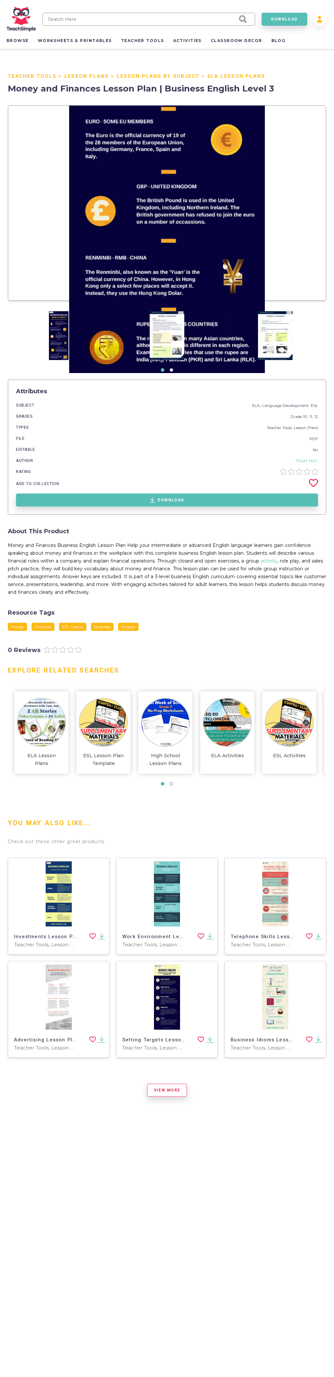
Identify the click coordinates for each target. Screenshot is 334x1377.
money (17, 626)
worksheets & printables (75, 40)
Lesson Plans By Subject (158, 76)
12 (316, 416)
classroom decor (236, 40)
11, (312, 416)
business (102, 626)
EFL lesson (72, 626)
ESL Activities (289, 755)
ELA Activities (227, 755)
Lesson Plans (86, 76)
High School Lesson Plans (165, 759)
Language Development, (286, 405)
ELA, (257, 405)
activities (187, 40)
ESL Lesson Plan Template (103, 759)
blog (278, 40)
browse (18, 40)
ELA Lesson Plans (236, 76)
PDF (314, 438)
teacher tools (142, 40)
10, (306, 416)
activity (269, 561)
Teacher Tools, (280, 427)
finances (43, 626)
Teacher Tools (32, 76)
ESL (314, 405)
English (128, 626)
